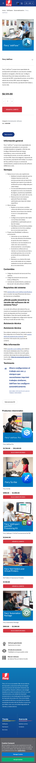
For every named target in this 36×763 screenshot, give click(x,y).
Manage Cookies (18, 754)
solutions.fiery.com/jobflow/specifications (19, 292)
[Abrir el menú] (3, 3)
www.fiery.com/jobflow (14, 349)
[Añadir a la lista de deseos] (32, 60)
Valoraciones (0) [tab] (10, 402)
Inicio (4, 10)
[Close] (34, 740)
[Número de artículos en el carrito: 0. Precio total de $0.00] (21, 3)
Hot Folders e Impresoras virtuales (13, 578)
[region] (18, 750)
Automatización (19, 10)
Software (10, 10)
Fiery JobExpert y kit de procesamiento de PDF (17, 533)
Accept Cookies (18, 759)
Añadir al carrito (12, 109)
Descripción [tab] (8, 134)
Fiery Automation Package (11, 622)
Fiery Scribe (6, 488)
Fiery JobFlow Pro (8, 444)
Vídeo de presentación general (20, 357)
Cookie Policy (21, 750)
